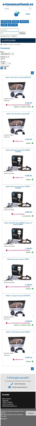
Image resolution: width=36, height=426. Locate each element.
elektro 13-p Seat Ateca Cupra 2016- (18, 114)
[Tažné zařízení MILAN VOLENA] (18, 5)
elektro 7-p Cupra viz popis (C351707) (18, 295)
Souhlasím (31, 413)
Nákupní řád (24, 21)
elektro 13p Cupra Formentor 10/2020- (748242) (18, 150)
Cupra (11, 44)
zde (5, 416)
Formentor (17, 44)
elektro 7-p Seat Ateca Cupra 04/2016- (18, 332)
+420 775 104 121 (19, 384)
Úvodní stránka (6, 21)
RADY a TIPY (12, 25)
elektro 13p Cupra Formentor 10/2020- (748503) (18, 187)
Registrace (14, 36)
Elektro (5, 44)
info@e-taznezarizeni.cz (20, 387)
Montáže (15, 21)
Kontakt (4, 25)
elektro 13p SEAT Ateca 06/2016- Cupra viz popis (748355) (18, 223)
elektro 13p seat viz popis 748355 (18, 259)
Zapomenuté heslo (5, 36)
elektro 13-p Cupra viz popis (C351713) (18, 77)
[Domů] (1, 44)
